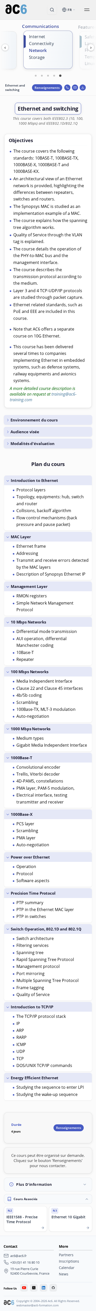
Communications (40, 26)
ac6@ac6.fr (18, 1255)
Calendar (66, 1267)
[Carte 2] (42, 75)
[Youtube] (24, 1288)
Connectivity (41, 43)
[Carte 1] (36, 75)
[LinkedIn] (43, 1288)
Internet (37, 36)
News (63, 1274)
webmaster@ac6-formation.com (37, 1305)
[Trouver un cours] (52, 9)
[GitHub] (53, 1288)
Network (38, 50)
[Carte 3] (48, 75)
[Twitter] (34, 1288)
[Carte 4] (54, 75)
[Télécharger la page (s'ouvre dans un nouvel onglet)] (83, 87)
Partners (66, 1254)
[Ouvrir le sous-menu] (87, 10)
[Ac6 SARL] (9, 1303)
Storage (37, 57)
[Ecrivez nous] (75, 87)
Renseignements (47, 88)
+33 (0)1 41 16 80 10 (24, 1262)
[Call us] (67, 87)
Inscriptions (69, 1261)
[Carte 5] (60, 75)
